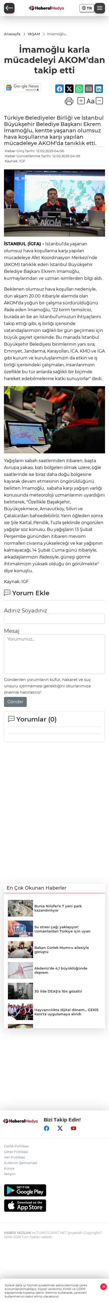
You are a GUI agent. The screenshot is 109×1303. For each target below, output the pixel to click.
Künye (9, 1168)
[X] (60, 1128)
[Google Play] (54, 1190)
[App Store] (54, 1205)
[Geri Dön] (9, 8)
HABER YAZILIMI (17, 1233)
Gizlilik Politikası (16, 1146)
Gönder (15, 701)
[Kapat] (104, 1287)
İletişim (10, 1174)
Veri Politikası (14, 1157)
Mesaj (11, 631)
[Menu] (99, 8)
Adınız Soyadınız (25, 610)
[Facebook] (46, 1128)
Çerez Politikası (16, 1152)
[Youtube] (73, 1128)
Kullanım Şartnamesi (20, 1163)
